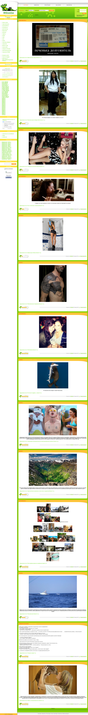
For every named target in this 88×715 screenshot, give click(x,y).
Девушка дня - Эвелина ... (7, 150)
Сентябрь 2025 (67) (5, 90)
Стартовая (39, 713)
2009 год (3, 110)
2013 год (3, 107)
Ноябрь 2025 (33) (5, 89)
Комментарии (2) (83, 123)
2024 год (3, 98)
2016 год (3, 104)
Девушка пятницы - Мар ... (7, 147)
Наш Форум (55, 713)
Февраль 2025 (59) (5, 96)
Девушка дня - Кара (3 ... (6, 145)
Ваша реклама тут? (8, 16)
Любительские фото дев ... (7, 155)
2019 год (3, 102)
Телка (52, 713)
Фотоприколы (5, 27)
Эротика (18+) (4, 47)
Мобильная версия (65, 713)
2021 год (3, 100)
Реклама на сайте (5, 55)
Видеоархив (4, 30)
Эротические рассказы (6, 50)
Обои (3, 37)
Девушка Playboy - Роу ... (6, 152)
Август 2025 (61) (5, 91)
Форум (3, 35)
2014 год (3, 106)
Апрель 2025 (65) (5, 94)
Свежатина (44, 713)
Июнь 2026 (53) (5, 83)
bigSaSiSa (11, 714)
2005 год (3, 113)
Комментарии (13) (83, 256)
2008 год (3, 111)
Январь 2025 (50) (5, 97)
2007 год (3, 112)
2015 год (3, 105)
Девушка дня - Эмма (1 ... (6, 159)
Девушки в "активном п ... (7, 157)
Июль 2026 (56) (5, 82)
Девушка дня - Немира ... (6, 144)
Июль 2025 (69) (5, 92)
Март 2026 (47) (4, 85)
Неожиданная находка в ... (7, 158)
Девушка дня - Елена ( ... (6, 148)
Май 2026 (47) (4, 84)
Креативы (4, 32)
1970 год (3, 114)
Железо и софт (5, 45)
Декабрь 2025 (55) (5, 88)
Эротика (21, 129)
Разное (3, 40)
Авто (3, 38)
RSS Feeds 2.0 (4, 58)
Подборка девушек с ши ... (7, 154)
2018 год (3, 103)
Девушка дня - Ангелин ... (7, 142)
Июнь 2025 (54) (5, 93)
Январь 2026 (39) (5, 87)
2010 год (3, 109)
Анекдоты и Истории (6, 48)
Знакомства (4, 43)
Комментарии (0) (83, 353)
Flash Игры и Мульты (6, 42)
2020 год (3, 101)
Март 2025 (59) (4, 95)
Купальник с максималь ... (7, 151)
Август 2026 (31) (5, 81)
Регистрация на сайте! (80, 15)
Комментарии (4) (83, 494)
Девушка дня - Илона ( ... (6, 146)
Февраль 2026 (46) (5, 86)
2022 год (3, 99)
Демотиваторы (22, 20)
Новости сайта (5, 22)
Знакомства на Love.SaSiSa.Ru (8, 133)
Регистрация (48, 713)
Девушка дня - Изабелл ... (7, 149)
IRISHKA (71, 123)
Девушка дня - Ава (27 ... (6, 143)
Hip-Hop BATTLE (5, 25)
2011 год (3, 108)
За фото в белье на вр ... (6, 153)
